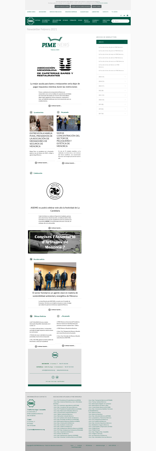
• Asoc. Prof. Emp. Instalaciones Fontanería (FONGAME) (68, 430)
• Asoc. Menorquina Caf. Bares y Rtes (98, 405)
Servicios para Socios (56, 11)
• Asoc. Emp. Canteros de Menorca (62, 426)
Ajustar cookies (96, 6)
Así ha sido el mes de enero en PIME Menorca (111, 70)
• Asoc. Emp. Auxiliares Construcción (63, 425)
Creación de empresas (71, 11)
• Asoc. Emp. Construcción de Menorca (63, 423)
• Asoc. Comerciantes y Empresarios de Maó (100, 426)
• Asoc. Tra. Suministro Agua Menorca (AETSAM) (66, 405)
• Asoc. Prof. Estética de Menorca (97, 421)
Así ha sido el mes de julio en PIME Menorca (111, 47)
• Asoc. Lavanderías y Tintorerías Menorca (99, 418)
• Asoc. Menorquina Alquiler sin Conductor (99, 404)
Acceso (115, 11)
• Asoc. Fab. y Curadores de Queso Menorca (65, 407)
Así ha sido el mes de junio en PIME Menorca (111, 51)
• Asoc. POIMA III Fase (94, 428)
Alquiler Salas (84, 11)
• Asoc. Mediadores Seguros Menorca (98, 425)
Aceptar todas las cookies (62, 6)
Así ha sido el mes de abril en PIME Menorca (111, 58)
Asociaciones (42, 11)
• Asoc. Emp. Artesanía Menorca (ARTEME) (99, 416)
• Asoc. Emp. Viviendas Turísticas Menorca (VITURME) (67, 437)
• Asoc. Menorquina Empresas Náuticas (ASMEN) (66, 421)
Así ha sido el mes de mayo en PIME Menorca (111, 54)
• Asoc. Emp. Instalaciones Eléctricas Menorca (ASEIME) (68, 428)
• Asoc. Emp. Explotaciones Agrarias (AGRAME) (65, 435)
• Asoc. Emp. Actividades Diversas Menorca (100, 437)
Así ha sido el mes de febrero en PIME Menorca (109, 66)
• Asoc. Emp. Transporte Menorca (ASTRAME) (100, 400)
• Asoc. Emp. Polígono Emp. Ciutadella (98, 432)
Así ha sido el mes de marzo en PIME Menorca (111, 61)
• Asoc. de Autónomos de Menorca (97, 435)
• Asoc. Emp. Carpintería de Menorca (63, 432)
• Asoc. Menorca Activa (94, 412)
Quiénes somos (31, 11)
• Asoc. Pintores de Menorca (61, 433)
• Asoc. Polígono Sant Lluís (95, 433)
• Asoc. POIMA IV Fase (94, 430)
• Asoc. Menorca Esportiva (95, 414)
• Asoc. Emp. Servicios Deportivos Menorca (99, 423)
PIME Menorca (40, 445)
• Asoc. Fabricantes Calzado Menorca (63, 416)
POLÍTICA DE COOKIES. (102, 3)
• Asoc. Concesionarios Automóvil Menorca (65, 412)
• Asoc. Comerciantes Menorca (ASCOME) (99, 407)
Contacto (105, 11)
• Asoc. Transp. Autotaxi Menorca (97, 402)
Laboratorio (95, 11)
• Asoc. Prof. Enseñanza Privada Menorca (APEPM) (67, 400)
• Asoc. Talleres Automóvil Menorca (62, 414)
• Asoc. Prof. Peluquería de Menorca (98, 419)
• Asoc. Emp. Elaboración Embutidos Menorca (65, 411)
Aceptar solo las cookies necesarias (81, 6)
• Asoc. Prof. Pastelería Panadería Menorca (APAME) (67, 409)
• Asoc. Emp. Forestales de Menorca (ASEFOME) (66, 419)
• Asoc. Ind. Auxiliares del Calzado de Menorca (65, 418)
